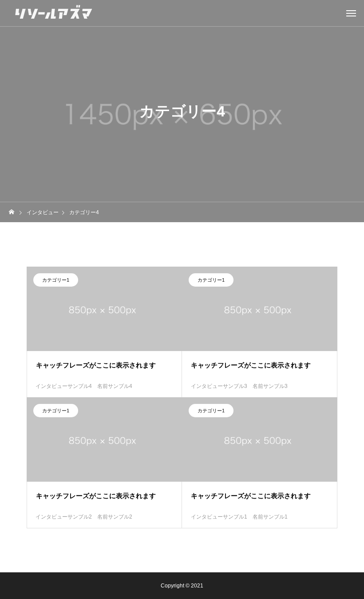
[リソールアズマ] (53, 13)
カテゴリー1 (55, 280)
